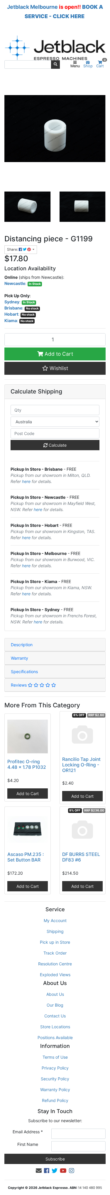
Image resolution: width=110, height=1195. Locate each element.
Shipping (55, 931)
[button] (55, 368)
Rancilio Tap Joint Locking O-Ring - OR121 (81, 764)
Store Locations (55, 1026)
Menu (75, 66)
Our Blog (55, 1005)
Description (22, 644)
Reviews (19, 684)
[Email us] (39, 1170)
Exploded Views (55, 974)
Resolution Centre (55, 963)
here (26, 481)
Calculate (57, 445)
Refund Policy (55, 1100)
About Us (55, 994)
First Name (27, 1144)
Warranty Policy (55, 1089)
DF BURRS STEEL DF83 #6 (81, 857)
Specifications (24, 671)
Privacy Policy (55, 1067)
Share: (13, 249)
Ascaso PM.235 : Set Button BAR (25, 857)
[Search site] (55, 64)
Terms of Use (55, 1057)
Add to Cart (58, 354)
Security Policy (55, 1078)
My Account (55, 920)
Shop (88, 66)
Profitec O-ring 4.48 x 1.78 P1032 (26, 764)
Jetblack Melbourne (32, 7)
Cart (101, 64)
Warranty (19, 658)
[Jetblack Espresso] (55, 47)
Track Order (55, 952)
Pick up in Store (55, 942)
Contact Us (55, 1015)
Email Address (28, 1131)
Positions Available (55, 1037)
